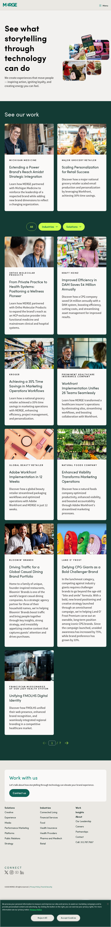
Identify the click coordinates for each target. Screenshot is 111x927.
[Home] (10, 5)
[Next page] (66, 743)
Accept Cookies (68, 918)
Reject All (42, 918)
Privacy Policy (36, 909)
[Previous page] (44, 743)
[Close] (108, 904)
